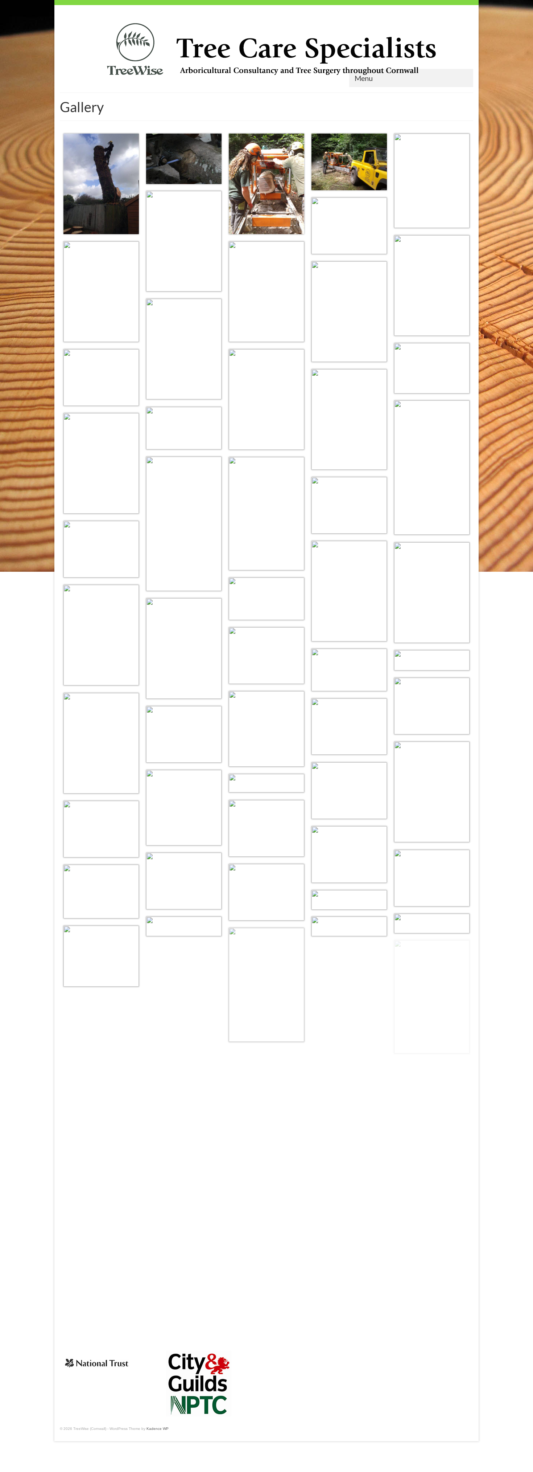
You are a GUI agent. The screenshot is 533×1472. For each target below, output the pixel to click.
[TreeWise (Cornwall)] (266, 50)
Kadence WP (157, 1429)
